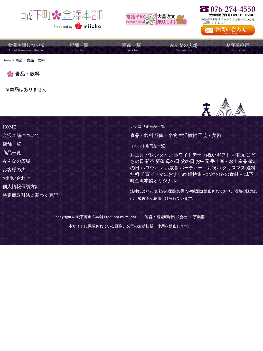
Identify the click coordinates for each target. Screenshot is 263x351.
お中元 (202, 161)
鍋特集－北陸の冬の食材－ (215, 174)
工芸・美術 (209, 135)
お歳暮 (172, 167)
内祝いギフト (216, 155)
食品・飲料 (141, 135)
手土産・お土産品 (228, 161)
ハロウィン (152, 167)
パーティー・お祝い (200, 167)
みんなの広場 (184, 46)
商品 (19, 60)
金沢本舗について (26, 46)
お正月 (137, 155)
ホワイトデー (188, 155)
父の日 (187, 161)
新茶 (149, 161)
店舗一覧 (79, 46)
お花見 (238, 155)
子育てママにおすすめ (163, 174)
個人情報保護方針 (21, 186)
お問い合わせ (16, 178)
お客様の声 (236, 46)
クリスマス (233, 167)
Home (7, 60)
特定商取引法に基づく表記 (30, 195)
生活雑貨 (188, 135)
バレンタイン (159, 155)
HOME (9, 127)
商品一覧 (131, 46)
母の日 (173, 161)
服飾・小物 (165, 135)
